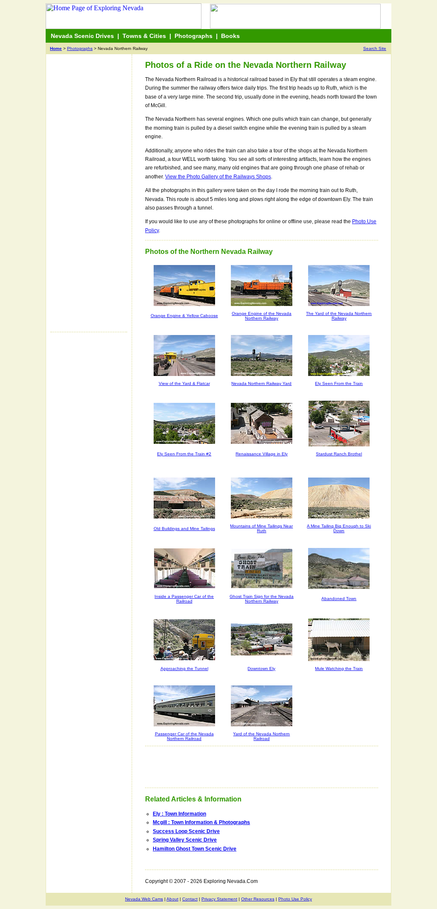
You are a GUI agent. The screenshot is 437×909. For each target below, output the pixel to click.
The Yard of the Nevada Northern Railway (339, 315)
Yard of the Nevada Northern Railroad (261, 736)
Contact (190, 899)
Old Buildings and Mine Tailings (184, 528)
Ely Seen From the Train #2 (184, 454)
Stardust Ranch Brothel (339, 454)
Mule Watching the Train (339, 668)
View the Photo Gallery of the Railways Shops (218, 177)
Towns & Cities (144, 35)
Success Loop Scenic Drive (186, 831)
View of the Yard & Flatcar (184, 383)
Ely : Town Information (179, 814)
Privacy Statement (219, 899)
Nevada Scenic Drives (82, 35)
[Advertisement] (84, 197)
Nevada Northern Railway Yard (261, 383)
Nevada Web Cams (144, 899)
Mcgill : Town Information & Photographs (201, 822)
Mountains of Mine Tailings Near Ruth (261, 528)
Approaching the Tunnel (184, 668)
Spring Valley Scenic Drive (185, 840)
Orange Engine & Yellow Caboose (184, 315)
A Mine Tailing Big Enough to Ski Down (339, 528)
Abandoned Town (338, 598)
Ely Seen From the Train (339, 383)
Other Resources (257, 899)
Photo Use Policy (295, 899)
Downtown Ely (261, 668)
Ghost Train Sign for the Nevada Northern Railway (262, 598)
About (172, 899)
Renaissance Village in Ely (262, 454)
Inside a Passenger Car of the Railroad (184, 598)
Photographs (194, 35)
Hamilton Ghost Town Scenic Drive (194, 849)
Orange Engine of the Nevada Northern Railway (261, 315)
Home (56, 48)
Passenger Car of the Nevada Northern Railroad (184, 736)
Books (230, 35)
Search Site (374, 48)
